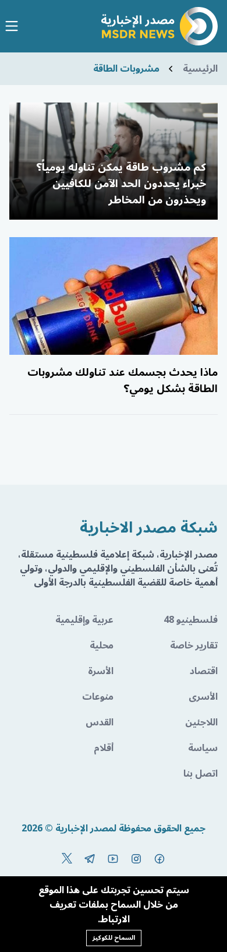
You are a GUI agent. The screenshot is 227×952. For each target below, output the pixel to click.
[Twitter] (67, 859)
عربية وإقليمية (84, 620)
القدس (100, 722)
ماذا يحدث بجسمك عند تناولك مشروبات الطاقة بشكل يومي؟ (122, 380)
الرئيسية (200, 69)
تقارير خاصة (194, 646)
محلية (102, 646)
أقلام (104, 748)
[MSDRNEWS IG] (136, 859)
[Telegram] (89, 859)
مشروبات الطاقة (126, 69)
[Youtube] (113, 859)
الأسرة (101, 671)
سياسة (203, 748)
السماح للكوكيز (114, 937)
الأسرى (203, 697)
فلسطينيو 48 (191, 620)
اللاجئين (201, 722)
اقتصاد (204, 671)
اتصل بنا (200, 774)
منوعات (98, 697)
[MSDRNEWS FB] (159, 859)
